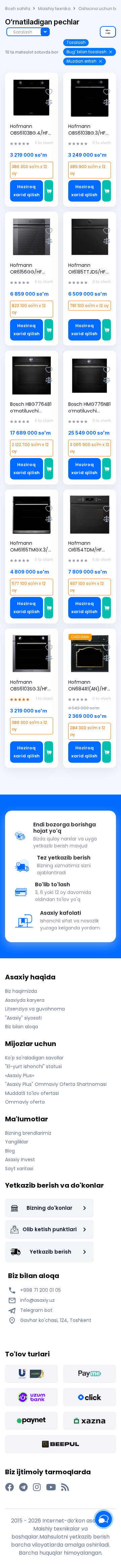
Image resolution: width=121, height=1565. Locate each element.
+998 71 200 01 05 (40, 1290)
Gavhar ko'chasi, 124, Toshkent (55, 1320)
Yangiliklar (16, 1141)
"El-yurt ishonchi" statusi (33, 1066)
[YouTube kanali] (51, 1487)
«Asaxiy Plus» (19, 1075)
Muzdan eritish (81, 61)
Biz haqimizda (21, 991)
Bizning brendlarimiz (28, 1133)
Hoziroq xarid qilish (26, 190)
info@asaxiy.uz (37, 1300)
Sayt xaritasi (19, 1168)
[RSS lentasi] (65, 1487)
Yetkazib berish (50, 1251)
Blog (10, 1150)
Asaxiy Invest (20, 1159)
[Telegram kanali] (23, 1487)
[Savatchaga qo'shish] (48, 191)
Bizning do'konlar (49, 1207)
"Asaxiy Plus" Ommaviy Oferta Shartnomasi (56, 1084)
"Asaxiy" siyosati (23, 1018)
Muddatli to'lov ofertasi (32, 1093)
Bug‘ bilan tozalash (87, 52)
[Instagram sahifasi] (37, 1487)
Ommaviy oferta (25, 1102)
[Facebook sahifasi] (9, 1487)
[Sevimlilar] (49, 92)
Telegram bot (35, 1310)
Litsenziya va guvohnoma (35, 1008)
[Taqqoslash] (49, 102)
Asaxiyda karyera (24, 1000)
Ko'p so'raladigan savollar (34, 1057)
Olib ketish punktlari (50, 1229)
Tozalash (76, 42)
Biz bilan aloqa (21, 1026)
